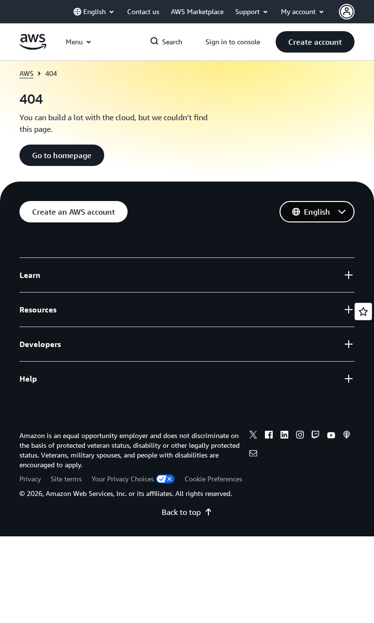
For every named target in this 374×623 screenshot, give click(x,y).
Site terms (66, 479)
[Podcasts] (347, 436)
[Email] (253, 454)
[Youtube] (331, 436)
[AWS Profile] (347, 11)
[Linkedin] (284, 436)
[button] (315, 42)
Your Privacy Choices (123, 479)
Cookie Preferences (213, 479)
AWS (26, 73)
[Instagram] (300, 436)
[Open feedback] (363, 311)
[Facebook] (269, 436)
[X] (253, 436)
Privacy (30, 479)
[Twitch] (315, 436)
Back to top (181, 512)
